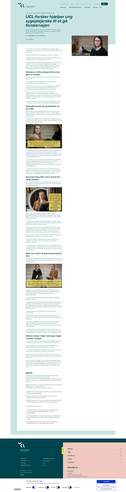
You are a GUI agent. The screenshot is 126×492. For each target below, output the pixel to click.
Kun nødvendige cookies (106, 488)
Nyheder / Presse (84, 4)
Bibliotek (72, 4)
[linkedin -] (21, 475)
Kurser (44, 463)
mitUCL (44, 465)
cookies (43, 483)
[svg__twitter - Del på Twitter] (33, 39)
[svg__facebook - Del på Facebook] (30, 39)
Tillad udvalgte (106, 485)
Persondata (23, 463)
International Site (97, 4)
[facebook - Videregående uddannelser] (21, 471)
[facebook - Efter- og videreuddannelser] (21, 473)
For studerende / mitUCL (64, 4)
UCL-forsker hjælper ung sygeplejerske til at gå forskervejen (44, 12)
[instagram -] (23, 475)
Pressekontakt (23, 458)
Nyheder (31, 12)
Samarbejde (87, 7)
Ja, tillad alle (106, 481)
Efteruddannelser (46, 460)
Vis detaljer (76, 487)
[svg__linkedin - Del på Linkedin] (31, 39)
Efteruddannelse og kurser (75, 7)
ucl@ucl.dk (70, 473)
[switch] (47, 487)
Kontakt (90, 4)
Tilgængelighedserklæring (26, 465)
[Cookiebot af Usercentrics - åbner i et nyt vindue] (17, 489)
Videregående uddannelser (48, 458)
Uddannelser (63, 7)
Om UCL (77, 4)
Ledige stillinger (24, 460)
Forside (27, 12)
